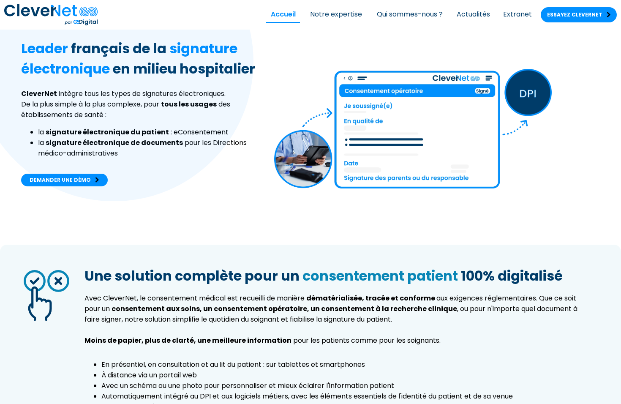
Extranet (517, 14)
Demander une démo (64, 179)
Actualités (473, 14)
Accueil (283, 14)
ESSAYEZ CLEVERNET (579, 14)
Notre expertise (336, 14)
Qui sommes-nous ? (410, 14)
